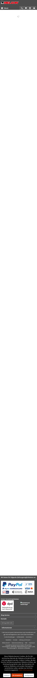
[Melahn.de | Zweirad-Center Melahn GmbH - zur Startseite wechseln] (10, 4)
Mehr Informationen (26, 670)
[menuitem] (4, 8)
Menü (6, 8)
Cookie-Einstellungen (9, 637)
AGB (26, 643)
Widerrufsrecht (6, 643)
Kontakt (15, 640)
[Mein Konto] (30, 8)
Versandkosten (29, 632)
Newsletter (8, 640)
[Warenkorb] (34, 8)
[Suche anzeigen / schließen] (21, 8)
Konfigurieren (29, 675)
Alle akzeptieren (17, 675)
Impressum (32, 643)
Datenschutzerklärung (17, 643)
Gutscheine (29, 637)
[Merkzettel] (26, 8)
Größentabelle (20, 637)
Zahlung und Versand (24, 640)
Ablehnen (7, 675)
